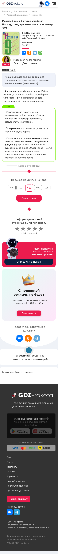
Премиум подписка (17, 485)
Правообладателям (18, 490)
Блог (9, 457)
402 (20, 188)
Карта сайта (14, 476)
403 (29, 187)
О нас (10, 462)
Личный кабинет (16, 481)
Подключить (29, 313)
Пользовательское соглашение (20, 525)
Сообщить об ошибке (29, 261)
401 (11, 188)
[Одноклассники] (29, 53)
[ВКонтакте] (24, 53)
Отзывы (11, 471)
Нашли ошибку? (19, 498)
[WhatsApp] (40, 53)
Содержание (29, 198)
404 (38, 188)
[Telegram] (35, 53)
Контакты (12, 466)
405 (47, 188)
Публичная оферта (15, 522)
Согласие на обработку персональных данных (28, 528)
